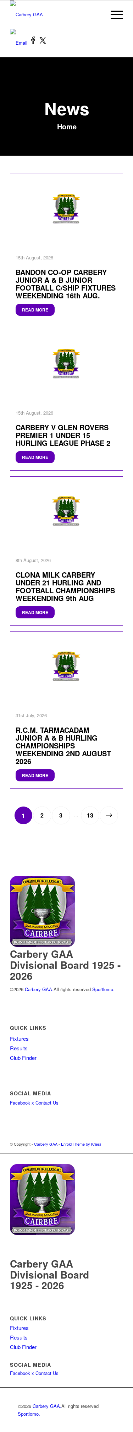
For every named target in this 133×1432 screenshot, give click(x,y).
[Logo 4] (55, 14)
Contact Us (47, 1102)
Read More (35, 310)
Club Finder (23, 1057)
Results (19, 1048)
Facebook (20, 1102)
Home (67, 126)
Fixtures (19, 1038)
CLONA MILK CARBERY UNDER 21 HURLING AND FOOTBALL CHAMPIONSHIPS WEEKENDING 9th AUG (65, 586)
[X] (43, 42)
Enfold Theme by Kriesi (81, 1144)
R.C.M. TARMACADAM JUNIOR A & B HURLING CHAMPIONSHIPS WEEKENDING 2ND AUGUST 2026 (63, 745)
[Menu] (113, 14)
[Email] (19, 42)
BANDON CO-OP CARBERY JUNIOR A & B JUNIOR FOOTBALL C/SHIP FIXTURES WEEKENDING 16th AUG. (66, 284)
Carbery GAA (45, 1144)
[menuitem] (113, 14)
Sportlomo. (103, 989)
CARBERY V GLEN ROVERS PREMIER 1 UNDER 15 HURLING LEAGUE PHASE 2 (63, 435)
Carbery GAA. (38, 989)
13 (90, 815)
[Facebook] (34, 42)
